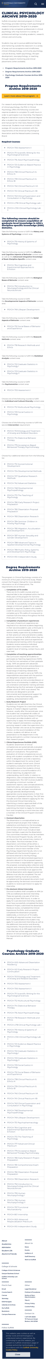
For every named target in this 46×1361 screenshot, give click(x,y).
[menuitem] (35, 4)
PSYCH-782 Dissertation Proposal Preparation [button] (22, 510)
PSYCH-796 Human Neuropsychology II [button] (16, 1201)
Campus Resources (9, 1314)
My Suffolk (5, 1308)
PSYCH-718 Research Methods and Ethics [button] (23, 346)
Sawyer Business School (10, 1273)
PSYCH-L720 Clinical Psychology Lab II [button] (24, 209)
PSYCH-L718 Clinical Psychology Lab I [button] (24, 203)
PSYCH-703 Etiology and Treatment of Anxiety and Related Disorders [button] (23, 432)
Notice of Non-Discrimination (30, 1296)
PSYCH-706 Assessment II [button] (19, 148)
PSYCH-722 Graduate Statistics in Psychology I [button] (22, 365)
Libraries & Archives (8, 1305)
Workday (5, 1298)
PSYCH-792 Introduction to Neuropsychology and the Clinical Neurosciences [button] (23, 288)
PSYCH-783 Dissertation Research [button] (23, 516)
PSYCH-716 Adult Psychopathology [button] (23, 160)
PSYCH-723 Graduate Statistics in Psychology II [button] (22, 372)
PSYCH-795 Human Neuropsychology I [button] (16, 1194)
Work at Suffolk (30, 1259)
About (4, 1241)
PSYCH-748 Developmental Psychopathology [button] (20, 489)
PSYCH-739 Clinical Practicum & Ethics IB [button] (21, 180)
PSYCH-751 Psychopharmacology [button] (22, 1123)
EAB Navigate (7, 1302)
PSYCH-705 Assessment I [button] (19, 390)
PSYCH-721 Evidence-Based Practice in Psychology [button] (24, 166)
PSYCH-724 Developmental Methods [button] (24, 471)
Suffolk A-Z (29, 1253)
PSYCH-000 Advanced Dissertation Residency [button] (23, 963)
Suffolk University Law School (10, 1277)
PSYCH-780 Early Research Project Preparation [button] (23, 503)
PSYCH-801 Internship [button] (17, 1215)
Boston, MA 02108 (31, 1321)
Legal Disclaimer (30, 1289)
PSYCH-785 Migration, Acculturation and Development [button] (23, 530)
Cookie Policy (30, 1306)
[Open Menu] (42, 4)
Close (17, 1354)
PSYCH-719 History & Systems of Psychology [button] (22, 243)
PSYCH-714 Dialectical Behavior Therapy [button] (21, 439)
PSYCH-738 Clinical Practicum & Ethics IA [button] (21, 173)
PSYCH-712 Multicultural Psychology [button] (23, 407)
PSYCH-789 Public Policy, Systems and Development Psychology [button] (23, 551)
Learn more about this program (19, 96)
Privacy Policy (30, 1303)
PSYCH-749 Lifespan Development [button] (23, 310)
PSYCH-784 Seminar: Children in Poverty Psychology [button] (22, 523)
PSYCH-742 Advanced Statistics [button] (21, 483)
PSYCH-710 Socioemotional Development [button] (20, 465)
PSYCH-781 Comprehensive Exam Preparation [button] (23, 1166)
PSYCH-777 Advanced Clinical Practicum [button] (21, 1145)
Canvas (4, 1295)
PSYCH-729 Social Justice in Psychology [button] (20, 413)
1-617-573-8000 (30, 1317)
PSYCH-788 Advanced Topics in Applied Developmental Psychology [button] (24, 544)
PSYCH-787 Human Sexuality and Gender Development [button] (22, 537)
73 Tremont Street (31, 1319)
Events (27, 1250)
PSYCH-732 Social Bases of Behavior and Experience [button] (23, 327)
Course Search (7, 1292)
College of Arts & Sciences (11, 1270)
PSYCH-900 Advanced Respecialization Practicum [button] (19, 1220)
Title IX (27, 1300)
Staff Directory (30, 1256)
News (27, 1247)
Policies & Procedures (32, 1292)
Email (4, 1289)
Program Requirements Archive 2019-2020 (23, 68)
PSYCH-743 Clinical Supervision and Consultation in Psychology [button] (23, 197)
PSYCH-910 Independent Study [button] (22, 557)
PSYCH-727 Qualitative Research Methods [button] (22, 477)
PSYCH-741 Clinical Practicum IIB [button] (22, 191)
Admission (6, 1247)
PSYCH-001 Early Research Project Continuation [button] (23, 970)
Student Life (7, 1251)
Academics (6, 1244)
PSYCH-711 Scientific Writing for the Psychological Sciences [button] (23, 154)
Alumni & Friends (9, 1254)
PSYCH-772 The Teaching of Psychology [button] (20, 496)
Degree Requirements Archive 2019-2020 (22, 72)
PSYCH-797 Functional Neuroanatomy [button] (17, 1208)
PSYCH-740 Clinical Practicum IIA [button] (22, 186)
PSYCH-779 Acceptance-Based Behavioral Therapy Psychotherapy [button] (23, 446)
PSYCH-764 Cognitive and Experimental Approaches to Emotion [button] (20, 267)
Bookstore (5, 1311)
